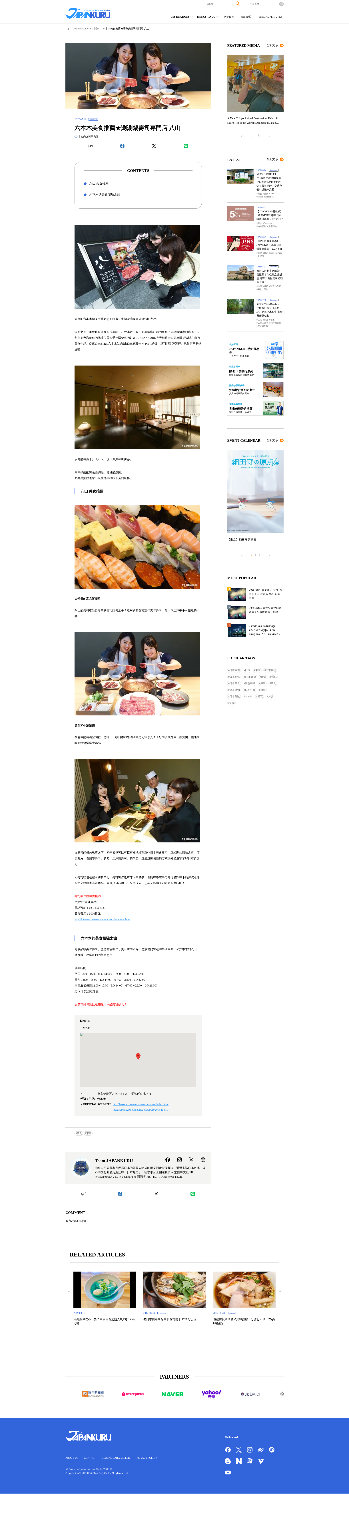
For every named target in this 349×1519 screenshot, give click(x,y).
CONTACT (90, 1458)
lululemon (269, 197)
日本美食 (235, 683)
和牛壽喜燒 (275, 323)
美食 (79, 1133)
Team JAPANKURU (114, 1160)
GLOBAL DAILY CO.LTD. (116, 1458)
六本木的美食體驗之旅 (104, 194)
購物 (266, 194)
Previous (242, 135)
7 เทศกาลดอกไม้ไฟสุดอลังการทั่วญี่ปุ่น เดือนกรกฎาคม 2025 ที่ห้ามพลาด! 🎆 (266, 631)
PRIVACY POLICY (147, 1458)
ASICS (273, 194)
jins (280, 253)
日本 (247, 670)
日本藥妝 (235, 696)
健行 (266, 286)
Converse (268, 223)
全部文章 (272, 45)
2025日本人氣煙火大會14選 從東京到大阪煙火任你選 (265, 610)
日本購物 (271, 670)
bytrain (248, 696)
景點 (274, 676)
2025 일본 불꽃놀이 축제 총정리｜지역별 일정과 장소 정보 (265, 593)
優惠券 (261, 256)
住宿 (260, 286)
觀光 (266, 320)
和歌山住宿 (275, 286)
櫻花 (260, 696)
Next (269, 135)
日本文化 (235, 676)
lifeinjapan (250, 676)
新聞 (263, 676)
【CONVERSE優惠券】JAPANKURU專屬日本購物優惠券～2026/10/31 (269, 215)
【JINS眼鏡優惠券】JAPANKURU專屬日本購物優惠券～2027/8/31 (269, 245)
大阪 (270, 696)
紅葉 (232, 703)
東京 (88, 1133)
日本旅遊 (235, 670)
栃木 (272, 320)
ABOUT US (71, 1458)
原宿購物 (272, 226)
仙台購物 (262, 226)
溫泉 (263, 683)
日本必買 (250, 690)
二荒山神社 (263, 323)
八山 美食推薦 (99, 183)
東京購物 (235, 690)
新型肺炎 (250, 683)
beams (260, 197)
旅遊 (263, 690)
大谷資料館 (263, 326)
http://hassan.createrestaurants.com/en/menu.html (102, 919)
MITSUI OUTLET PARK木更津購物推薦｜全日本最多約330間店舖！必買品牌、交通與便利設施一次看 (269, 182)
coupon (273, 253)
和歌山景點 (263, 289)
